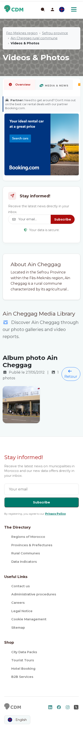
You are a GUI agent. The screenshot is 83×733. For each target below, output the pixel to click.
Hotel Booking (23, 669)
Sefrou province (55, 33)
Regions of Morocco (28, 537)
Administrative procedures (33, 594)
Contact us (20, 586)
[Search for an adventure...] (42, 9)
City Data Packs (24, 652)
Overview (23, 84)
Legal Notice (22, 611)
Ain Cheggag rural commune (34, 38)
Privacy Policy (55, 513)
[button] (52, 9)
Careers (18, 603)
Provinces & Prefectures (31, 545)
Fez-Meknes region (22, 33)
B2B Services (22, 677)
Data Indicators (24, 562)
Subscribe (62, 219)
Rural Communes (25, 553)
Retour (70, 376)
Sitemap (18, 628)
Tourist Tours (22, 660)
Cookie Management (28, 619)
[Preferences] (61, 9)
